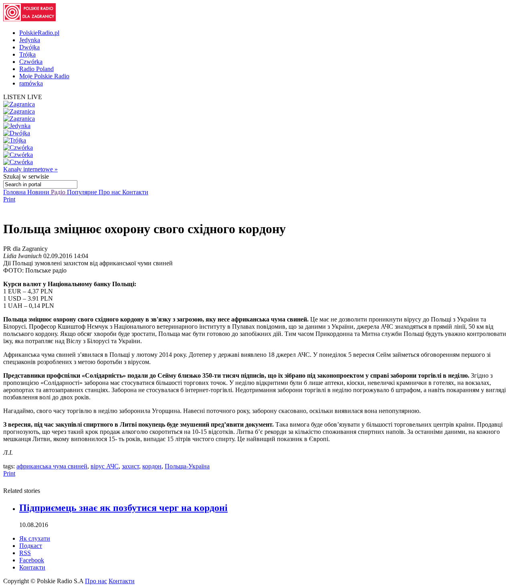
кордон (152, 466)
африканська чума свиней (51, 466)
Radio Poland (36, 68)
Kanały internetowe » (30, 169)
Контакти (135, 192)
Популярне (83, 192)
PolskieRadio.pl (39, 32)
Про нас (110, 192)
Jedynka (29, 40)
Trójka (27, 54)
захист (130, 466)
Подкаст (30, 545)
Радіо (59, 192)
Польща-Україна (187, 466)
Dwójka (29, 47)
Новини (39, 192)
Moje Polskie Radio (44, 76)
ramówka (31, 83)
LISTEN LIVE (22, 97)
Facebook (31, 560)
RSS (25, 552)
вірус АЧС (105, 466)
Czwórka (30, 61)
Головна (15, 192)
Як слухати (34, 538)
